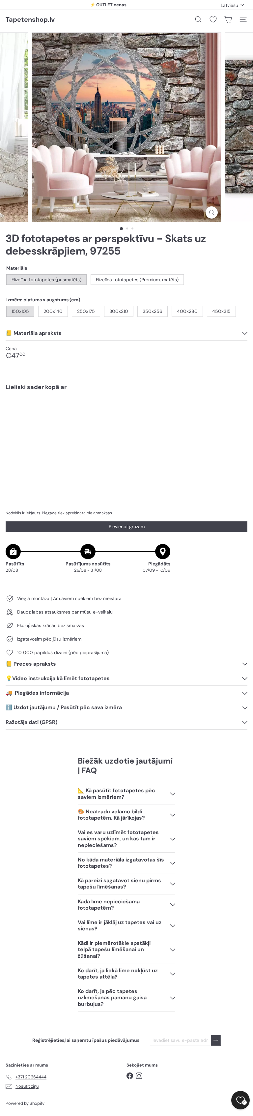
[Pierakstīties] (216, 1040)
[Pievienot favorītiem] (239, 410)
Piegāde (49, 513)
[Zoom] (212, 212)
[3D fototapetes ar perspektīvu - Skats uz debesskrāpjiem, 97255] (126, 418)
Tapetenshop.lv (30, 19)
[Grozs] (228, 19)
